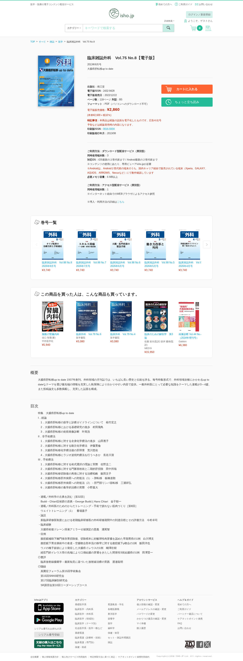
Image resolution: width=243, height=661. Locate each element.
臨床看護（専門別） (85, 642)
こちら (120, 201)
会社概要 (34, 657)
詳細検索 (168, 21)
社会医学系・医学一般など (88, 628)
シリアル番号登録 (49, 634)
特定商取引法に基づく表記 (102, 657)
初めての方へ (165, 4)
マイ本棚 (141, 623)
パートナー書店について (190, 614)
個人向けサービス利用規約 (74, 657)
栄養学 (111, 618)
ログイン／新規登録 (199, 14)
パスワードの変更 (146, 614)
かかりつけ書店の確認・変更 (151, 618)
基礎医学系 (80, 604)
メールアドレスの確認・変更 (151, 609)
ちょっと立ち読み (187, 102)
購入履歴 (141, 628)
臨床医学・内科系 (84, 609)
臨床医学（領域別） (85, 618)
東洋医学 (112, 614)
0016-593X (109, 128)
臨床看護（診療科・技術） (88, 637)
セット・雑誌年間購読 (119, 637)
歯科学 (111, 628)
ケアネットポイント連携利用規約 (133, 657)
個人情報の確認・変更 (148, 604)
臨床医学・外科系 (84, 614)
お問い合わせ (206, 4)
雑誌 (52, 41)
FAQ (180, 623)
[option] (59, 250)
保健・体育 (113, 633)
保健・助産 (80, 647)
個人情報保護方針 (50, 657)
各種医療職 (113, 609)
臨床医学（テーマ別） (86, 623)
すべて (42, 41)
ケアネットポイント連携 (190, 618)
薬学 (110, 623)
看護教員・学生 (116, 604)
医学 (60, 41)
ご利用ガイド (185, 4)
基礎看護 (79, 633)
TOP (32, 41)
